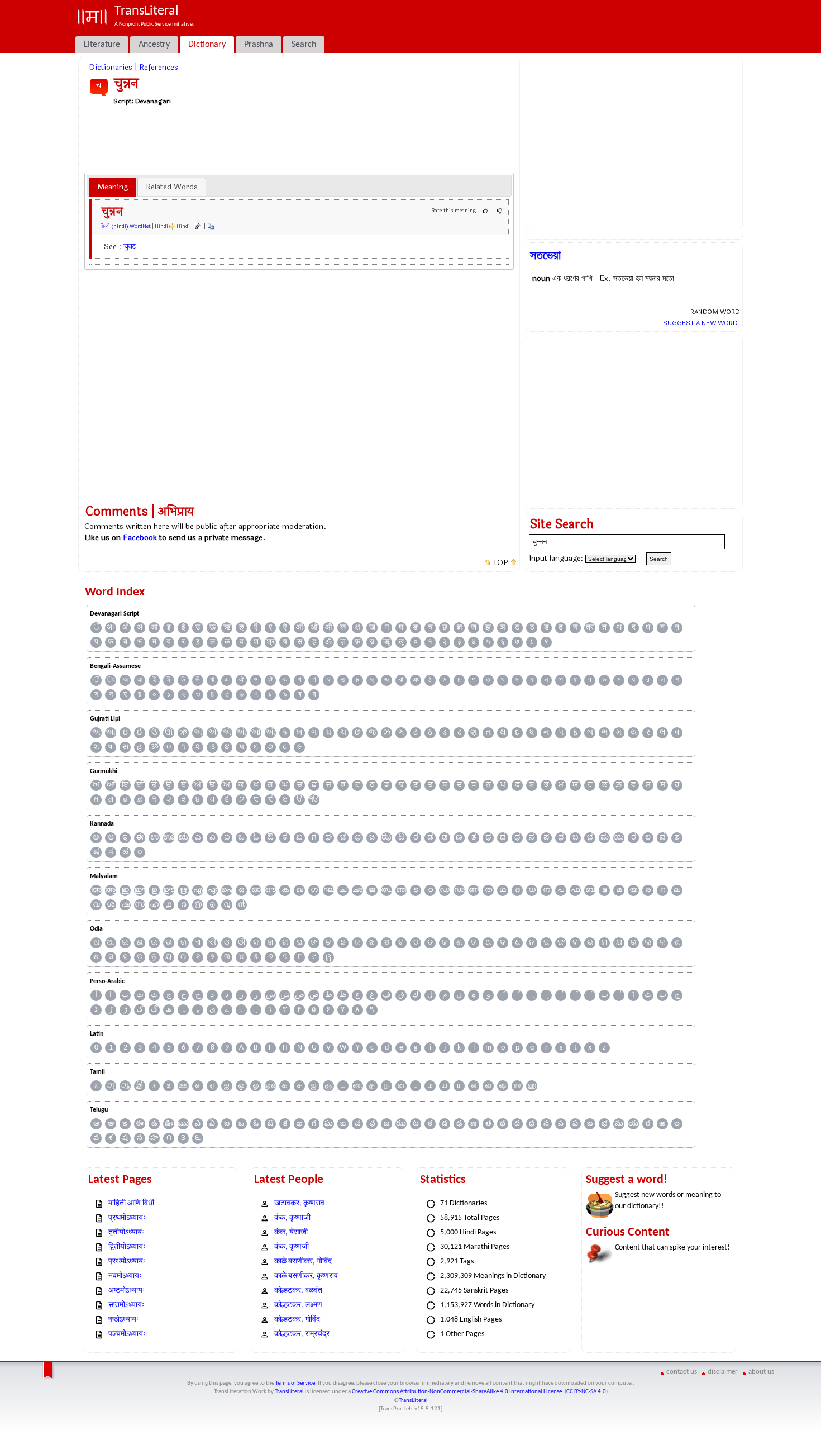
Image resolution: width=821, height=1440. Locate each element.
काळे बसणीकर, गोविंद (303, 1261)
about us (761, 1371)
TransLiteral (289, 1392)
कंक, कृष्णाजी (292, 1218)
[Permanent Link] (197, 226)
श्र (270, 642)
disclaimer (723, 1371)
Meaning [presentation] (112, 187)
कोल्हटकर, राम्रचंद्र (302, 1334)
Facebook (140, 537)
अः (110, 627)
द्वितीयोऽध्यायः (126, 1247)
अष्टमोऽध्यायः (126, 1290)
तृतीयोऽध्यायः (126, 1232)
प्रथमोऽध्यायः (126, 1218)
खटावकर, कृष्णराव (299, 1203)
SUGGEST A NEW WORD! (701, 323)
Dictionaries (110, 67)
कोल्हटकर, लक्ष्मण (298, 1305)
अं (125, 627)
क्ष (357, 627)
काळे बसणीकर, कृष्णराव (306, 1276)
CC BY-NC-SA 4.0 (586, 1392)
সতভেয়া (545, 255)
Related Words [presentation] (172, 187)
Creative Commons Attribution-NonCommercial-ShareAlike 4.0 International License (457, 1392)
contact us (681, 1371)
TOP (500, 563)
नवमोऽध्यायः (124, 1276)
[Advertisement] (299, 138)
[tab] (112, 187)
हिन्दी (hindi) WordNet (126, 226)
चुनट (130, 246)
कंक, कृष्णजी (291, 1247)
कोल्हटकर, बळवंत (298, 1290)
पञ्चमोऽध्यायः (126, 1334)
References (158, 67)
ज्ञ (459, 627)
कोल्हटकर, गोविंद (297, 1319)
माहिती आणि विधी (131, 1203)
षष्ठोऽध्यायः (123, 1319)
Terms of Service (295, 1383)
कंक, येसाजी (291, 1232)
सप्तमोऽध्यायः (126, 1305)
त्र (590, 627)
